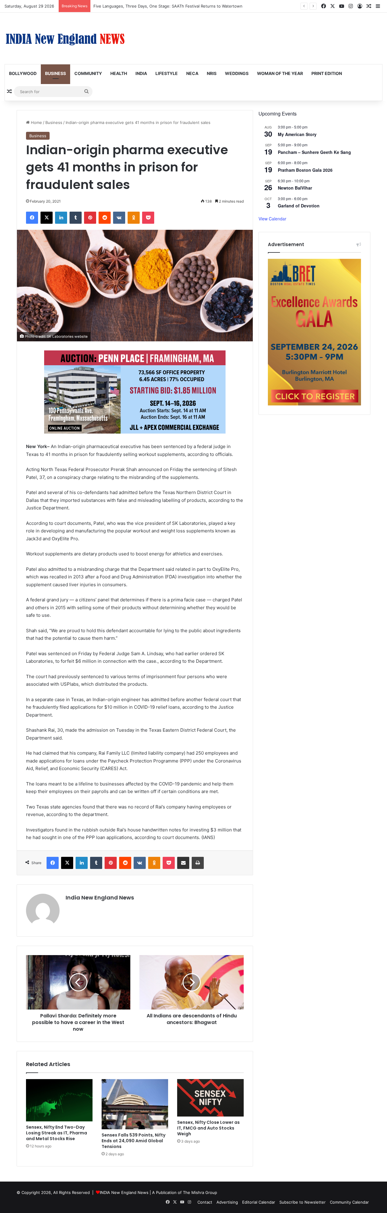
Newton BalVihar (295, 188)
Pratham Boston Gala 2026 (305, 170)
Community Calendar (349, 1202)
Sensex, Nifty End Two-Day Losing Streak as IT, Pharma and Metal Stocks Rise (56, 1133)
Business (55, 73)
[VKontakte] (119, 218)
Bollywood (23, 73)
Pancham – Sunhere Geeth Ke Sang (314, 152)
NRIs (211, 73)
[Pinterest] (90, 218)
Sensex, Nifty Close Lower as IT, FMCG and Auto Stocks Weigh (208, 1128)
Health (118, 73)
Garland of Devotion (299, 206)
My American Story (297, 134)
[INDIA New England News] (65, 38)
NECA (192, 73)
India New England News (100, 897)
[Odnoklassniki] (134, 218)
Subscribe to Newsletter (302, 1202)
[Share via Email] (183, 863)
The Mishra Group (200, 1192)
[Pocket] (148, 218)
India (141, 73)
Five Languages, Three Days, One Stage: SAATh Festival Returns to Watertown (167, 6)
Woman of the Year (280, 73)
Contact (204, 1202)
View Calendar (272, 219)
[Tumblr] (76, 218)
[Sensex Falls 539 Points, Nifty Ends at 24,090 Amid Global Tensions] (135, 1104)
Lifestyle (166, 73)
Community (88, 73)
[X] (47, 218)
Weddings (237, 73)
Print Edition (326, 73)
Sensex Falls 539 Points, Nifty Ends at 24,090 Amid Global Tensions (133, 1141)
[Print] (198, 863)
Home (36, 122)
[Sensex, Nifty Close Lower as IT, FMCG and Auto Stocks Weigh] (210, 1098)
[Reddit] (105, 218)
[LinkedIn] (61, 218)
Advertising (227, 1202)
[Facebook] (32, 218)
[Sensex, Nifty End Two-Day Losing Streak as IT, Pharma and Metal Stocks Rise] (59, 1100)
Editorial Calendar (258, 1202)
